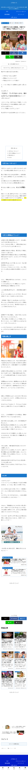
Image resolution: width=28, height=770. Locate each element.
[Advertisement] (14, 130)
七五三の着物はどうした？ (14, 153)
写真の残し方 (11, 155)
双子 (22, 22)
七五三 (12, 22)
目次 (12, 148)
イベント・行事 (6, 22)
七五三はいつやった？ (13, 151)
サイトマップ (21, 763)
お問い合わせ (14, 765)
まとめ (9, 157)
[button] (18, 57)
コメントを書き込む (14, 744)
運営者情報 (7, 763)
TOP (7, 761)
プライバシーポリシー (21, 761)
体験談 (17, 22)
